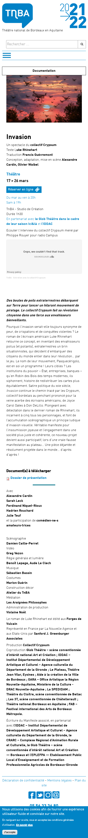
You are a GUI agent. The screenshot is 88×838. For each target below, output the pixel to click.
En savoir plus (24, 824)
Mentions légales (59, 780)
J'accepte (10, 832)
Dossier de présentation (28, 478)
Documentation (44, 71)
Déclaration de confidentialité (23, 780)
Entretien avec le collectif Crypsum (29, 278)
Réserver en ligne (20, 189)
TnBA (8, 278)
